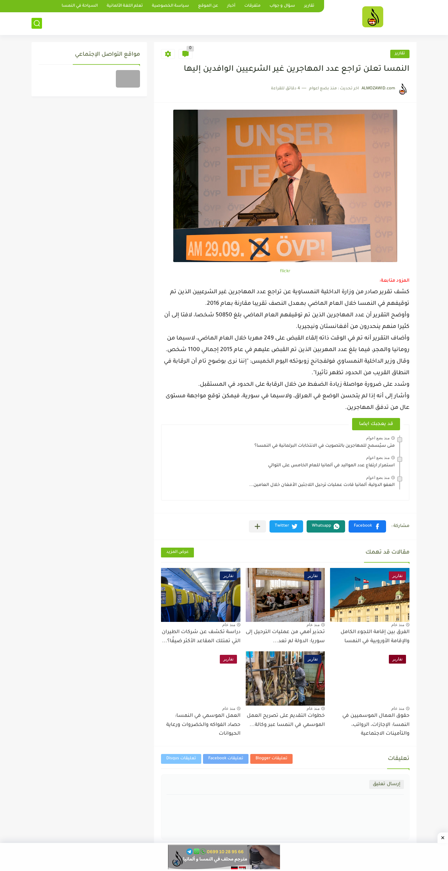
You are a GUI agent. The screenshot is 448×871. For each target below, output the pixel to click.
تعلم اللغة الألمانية (125, 6)
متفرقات (252, 6)
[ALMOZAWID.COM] (372, 16)
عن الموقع (208, 6)
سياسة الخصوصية (170, 6)
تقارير (309, 6)
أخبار (231, 6)
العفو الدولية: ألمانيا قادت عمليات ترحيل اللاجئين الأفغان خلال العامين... (322, 485)
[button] (367, 526)
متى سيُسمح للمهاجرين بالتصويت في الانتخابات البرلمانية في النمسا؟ (324, 446)
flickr (285, 271)
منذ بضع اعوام (378, 438)
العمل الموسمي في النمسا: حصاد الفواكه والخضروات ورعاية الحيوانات (203, 725)
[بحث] (36, 23)
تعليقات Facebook (225, 758)
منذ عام (397, 624)
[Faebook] (128, 79)
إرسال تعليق (386, 784)
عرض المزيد (177, 552)
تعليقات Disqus (181, 758)
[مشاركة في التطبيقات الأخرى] (257, 526)
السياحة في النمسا (80, 6)
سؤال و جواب (282, 6)
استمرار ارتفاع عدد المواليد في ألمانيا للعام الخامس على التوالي (331, 465)
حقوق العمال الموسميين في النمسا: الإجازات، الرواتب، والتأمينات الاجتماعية (376, 725)
